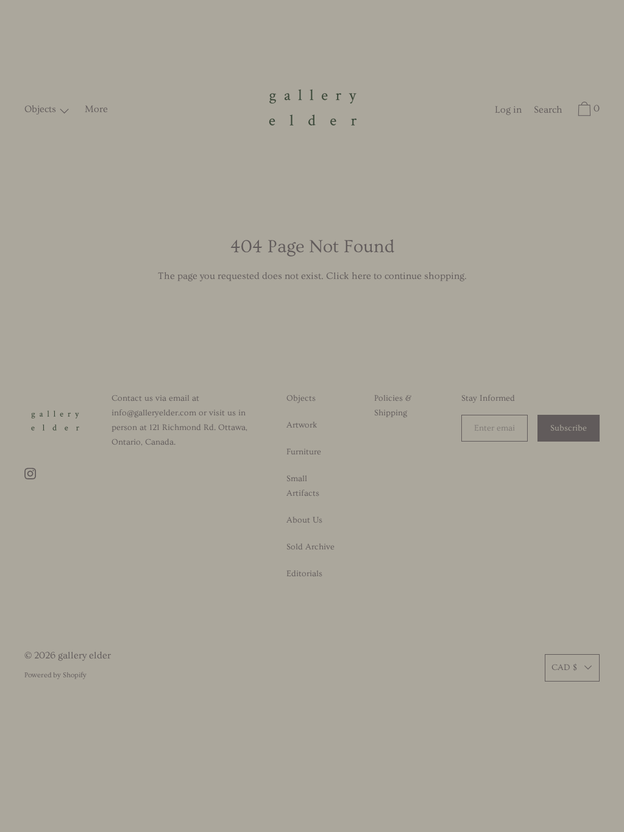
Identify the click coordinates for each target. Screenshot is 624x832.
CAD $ (564, 667)
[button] (548, 111)
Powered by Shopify (55, 675)
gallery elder (84, 655)
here (361, 275)
